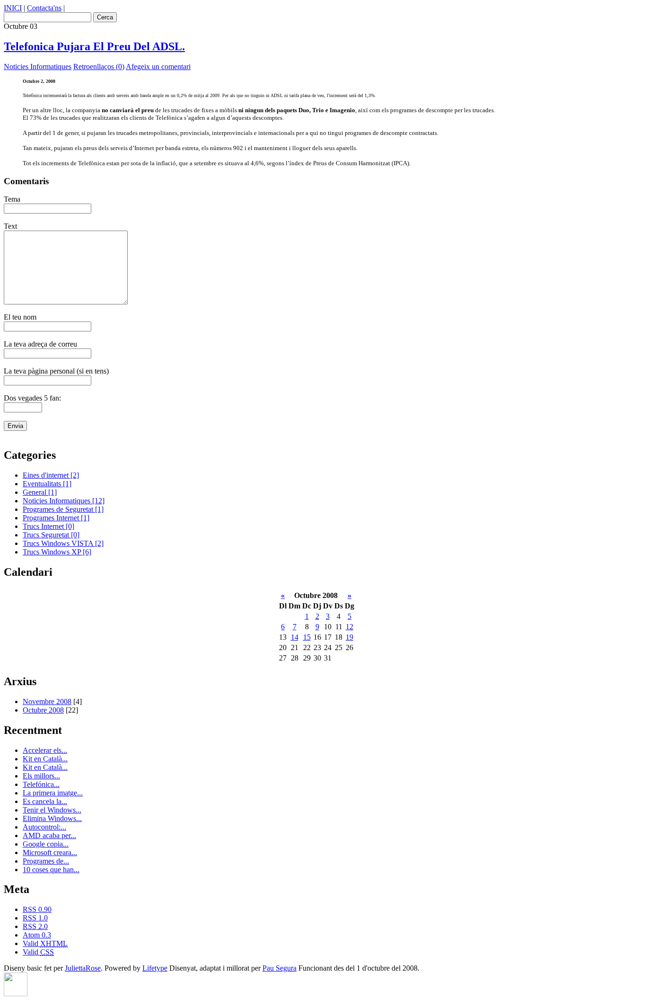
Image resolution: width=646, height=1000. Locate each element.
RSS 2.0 (35, 926)
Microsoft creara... (50, 852)
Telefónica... (41, 784)
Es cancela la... (45, 801)
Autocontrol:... (44, 827)
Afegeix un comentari (158, 66)
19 (349, 637)
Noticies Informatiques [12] (64, 501)
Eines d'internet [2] (51, 475)
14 (294, 637)
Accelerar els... (45, 750)
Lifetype (154, 968)
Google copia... (46, 844)
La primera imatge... (53, 793)
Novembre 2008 (47, 701)
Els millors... (41, 776)
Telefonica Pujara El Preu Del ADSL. (94, 46)
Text (10, 226)
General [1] (40, 492)
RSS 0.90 (37, 909)
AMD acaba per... (49, 835)
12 (349, 627)
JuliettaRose (83, 968)
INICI (13, 8)
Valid (45, 943)
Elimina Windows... (52, 818)
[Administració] (15, 994)
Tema (12, 199)
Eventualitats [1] (47, 484)
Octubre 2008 (43, 710)
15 (307, 637)
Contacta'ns (44, 8)
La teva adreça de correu (40, 344)
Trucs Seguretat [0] (51, 535)
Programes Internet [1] (56, 518)
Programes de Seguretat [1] (63, 509)
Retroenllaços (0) (98, 66)
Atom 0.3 (37, 935)
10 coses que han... (51, 870)
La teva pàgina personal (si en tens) (56, 371)
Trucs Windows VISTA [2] (63, 543)
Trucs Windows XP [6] (57, 552)
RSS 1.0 (35, 918)
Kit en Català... (45, 759)
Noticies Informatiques (37, 66)
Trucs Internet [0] (48, 526)
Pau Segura (279, 968)
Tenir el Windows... (52, 810)
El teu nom (20, 317)
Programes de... (46, 861)
